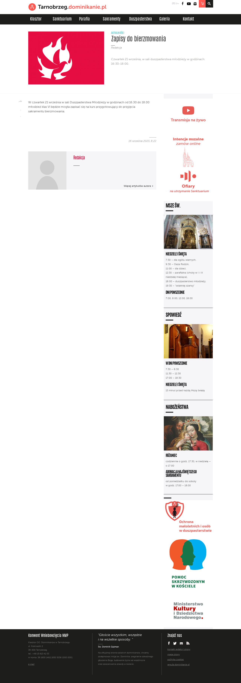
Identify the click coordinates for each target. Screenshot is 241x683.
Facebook (183, 4)
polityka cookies (175, 660)
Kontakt (188, 19)
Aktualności (117, 33)
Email (181, 643)
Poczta (173, 4)
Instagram (195, 4)
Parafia (84, 19)
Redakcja (116, 47)
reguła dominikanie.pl (178, 665)
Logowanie (177, 4)
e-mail (31, 664)
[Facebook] (21, 109)
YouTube (189, 4)
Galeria (164, 19)
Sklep (202, 4)
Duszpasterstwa (140, 19)
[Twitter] (21, 115)
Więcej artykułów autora (137, 186)
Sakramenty (111, 19)
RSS (187, 643)
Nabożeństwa (177, 407)
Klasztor (36, 19)
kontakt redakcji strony (178, 649)
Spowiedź (173, 315)
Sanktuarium (62, 19)
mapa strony (173, 654)
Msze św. (173, 206)
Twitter (174, 643)
